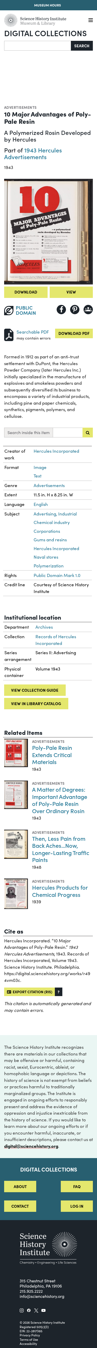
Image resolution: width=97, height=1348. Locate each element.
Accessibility (28, 1344)
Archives (44, 627)
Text (37, 476)
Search (81, 45)
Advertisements (20, 107)
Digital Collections (45, 32)
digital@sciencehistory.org (31, 1146)
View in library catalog (36, 703)
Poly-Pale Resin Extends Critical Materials (52, 754)
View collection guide (34, 690)
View (71, 292)
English (41, 504)
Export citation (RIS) (31, 991)
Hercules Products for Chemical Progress (60, 890)
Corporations (47, 531)
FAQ (77, 1186)
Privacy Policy (30, 1335)
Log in (76, 1206)
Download (25, 292)
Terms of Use (29, 1339)
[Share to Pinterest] (74, 309)
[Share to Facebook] (61, 309)
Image (40, 467)
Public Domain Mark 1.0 (57, 575)
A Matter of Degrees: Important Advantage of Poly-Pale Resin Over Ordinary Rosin (59, 800)
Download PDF (73, 333)
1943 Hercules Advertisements (33, 153)
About (20, 1186)
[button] (58, 992)
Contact (20, 1206)
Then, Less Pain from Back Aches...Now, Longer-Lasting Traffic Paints (60, 849)
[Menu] (90, 20)
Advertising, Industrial (55, 514)
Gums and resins (50, 540)
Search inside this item (29, 432)
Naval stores (46, 557)
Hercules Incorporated (56, 451)
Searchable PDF (33, 332)
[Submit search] (88, 432)
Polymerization (49, 566)
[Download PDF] (8, 334)
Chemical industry (52, 522)
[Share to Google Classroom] (88, 309)
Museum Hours (47, 5)
